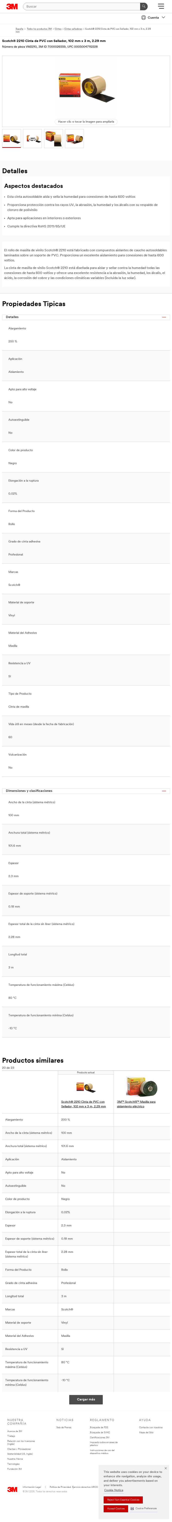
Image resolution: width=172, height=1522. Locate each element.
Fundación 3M (14, 1469)
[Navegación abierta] (161, 7)
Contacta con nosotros (151, 1427)
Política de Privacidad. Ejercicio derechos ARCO (74, 1487)
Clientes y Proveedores (19, 1449)
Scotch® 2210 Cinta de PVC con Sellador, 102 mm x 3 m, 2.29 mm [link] (83, 1104)
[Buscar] (144, 6)
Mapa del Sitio (146, 1433)
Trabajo (11, 1436)
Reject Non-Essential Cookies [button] (123, 1500)
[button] (144, 1508)
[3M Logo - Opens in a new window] (12, 6)
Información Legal (32, 1487)
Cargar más (86, 1399)
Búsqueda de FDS (99, 1427)
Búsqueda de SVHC (100, 1433)
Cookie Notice (113, 1490)
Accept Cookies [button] (116, 1509)
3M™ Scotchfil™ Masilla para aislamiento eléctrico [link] (136, 1104)
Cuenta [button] (153, 18)
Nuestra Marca (15, 1459)
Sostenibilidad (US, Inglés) (20, 1454)
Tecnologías (13, 1464)
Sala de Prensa (63, 1427)
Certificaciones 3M (99, 1438)
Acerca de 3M (14, 1431)
